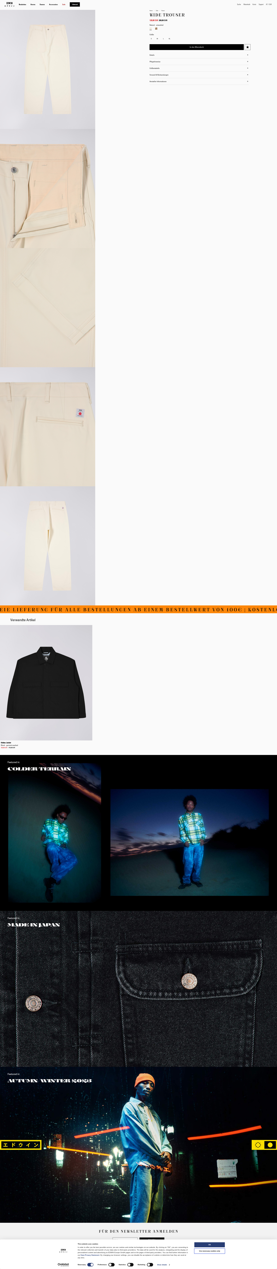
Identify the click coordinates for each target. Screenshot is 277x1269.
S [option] (151, 39)
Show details (162, 1265)
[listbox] (200, 39)
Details (152, 55)
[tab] (125, 4)
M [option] (157, 39)
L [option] (163, 39)
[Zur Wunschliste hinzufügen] (247, 47)
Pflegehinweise (155, 62)
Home (151, 10)
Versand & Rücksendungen (159, 75)
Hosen (163, 10)
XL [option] (169, 39)
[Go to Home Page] (9, 4)
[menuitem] (22, 4)
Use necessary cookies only (209, 1251)
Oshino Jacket (9, 744)
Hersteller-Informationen (158, 81)
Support (261, 4)
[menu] (49, 4)
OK (209, 1245)
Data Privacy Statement (90, 1255)
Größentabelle (154, 68)
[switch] (111, 1265)
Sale (157, 10)
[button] (268, 4)
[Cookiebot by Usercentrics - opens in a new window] (63, 1264)
